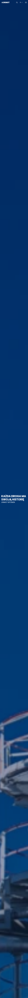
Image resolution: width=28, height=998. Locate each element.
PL (20, 2)
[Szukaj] (17, 2)
